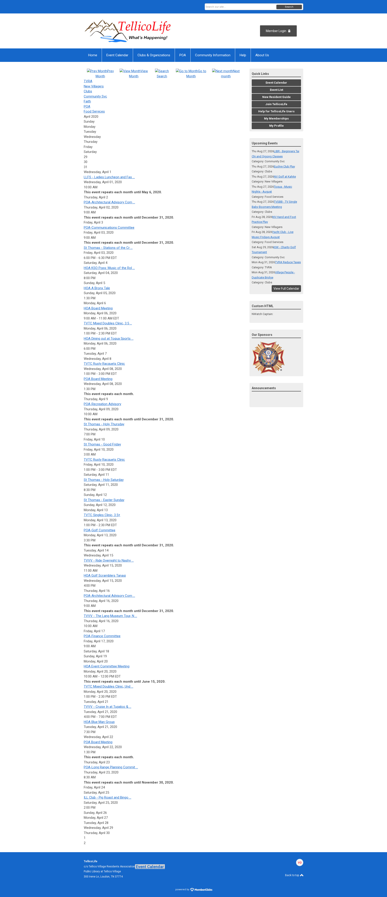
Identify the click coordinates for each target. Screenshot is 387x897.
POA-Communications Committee (109, 228)
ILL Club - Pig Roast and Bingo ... (107, 797)
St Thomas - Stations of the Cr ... (108, 248)
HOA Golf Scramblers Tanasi (105, 575)
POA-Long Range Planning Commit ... (111, 767)
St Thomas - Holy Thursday (104, 424)
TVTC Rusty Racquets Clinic (104, 364)
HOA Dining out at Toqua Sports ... (108, 339)
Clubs (88, 91)
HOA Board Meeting (98, 308)
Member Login (276, 31)
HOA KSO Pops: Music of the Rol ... (109, 268)
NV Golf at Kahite (285, 176)
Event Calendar (150, 866)
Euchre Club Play (284, 166)
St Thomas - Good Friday (102, 444)
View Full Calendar (286, 288)
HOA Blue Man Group (99, 722)
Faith (87, 101)
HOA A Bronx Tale (97, 288)
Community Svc (95, 96)
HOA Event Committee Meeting (106, 666)
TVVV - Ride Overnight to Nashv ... (109, 560)
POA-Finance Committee (102, 636)
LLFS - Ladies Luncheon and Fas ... (109, 177)
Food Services (94, 111)
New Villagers (94, 86)
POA (87, 106)
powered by (182, 889)
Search (289, 6)
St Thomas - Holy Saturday (104, 480)
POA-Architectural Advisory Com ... (109, 202)
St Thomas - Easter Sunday (104, 500)
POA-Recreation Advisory (102, 404)
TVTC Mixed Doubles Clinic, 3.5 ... (108, 323)
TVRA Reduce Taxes (288, 262)
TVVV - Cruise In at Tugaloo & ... (107, 707)
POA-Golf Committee (99, 530)
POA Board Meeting (98, 379)
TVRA (88, 81)
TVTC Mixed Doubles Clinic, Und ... (108, 686)
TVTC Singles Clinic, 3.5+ (102, 515)
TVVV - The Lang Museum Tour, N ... (110, 616)
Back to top (292, 875)
